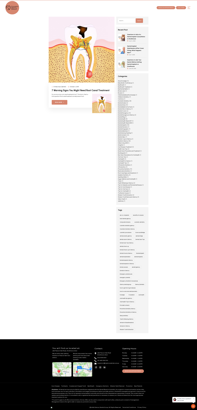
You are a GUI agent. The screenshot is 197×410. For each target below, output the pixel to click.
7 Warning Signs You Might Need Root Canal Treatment (81, 90)
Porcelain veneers (124, 305)
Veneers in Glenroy (125, 326)
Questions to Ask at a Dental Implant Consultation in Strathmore (136, 37)
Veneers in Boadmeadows (127, 322)
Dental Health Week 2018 (125, 123)
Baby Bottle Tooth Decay (125, 83)
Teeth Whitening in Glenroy (125, 183)
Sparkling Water (122, 177)
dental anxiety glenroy (126, 236)
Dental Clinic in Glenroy (124, 109)
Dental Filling (121, 117)
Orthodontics (122, 167)
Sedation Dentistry (123, 175)
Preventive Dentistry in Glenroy (128, 312)
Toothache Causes (123, 193)
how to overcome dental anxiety (128, 291)
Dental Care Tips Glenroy (126, 243)
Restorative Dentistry (124, 171)
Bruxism (120, 93)
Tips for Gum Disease (124, 187)
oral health (141, 295)
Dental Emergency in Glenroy (126, 115)
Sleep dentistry (124, 315)
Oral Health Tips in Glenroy (127, 302)
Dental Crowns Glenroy (126, 253)
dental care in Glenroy (126, 239)
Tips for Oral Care (123, 189)
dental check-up (124, 246)
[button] (189, 8)
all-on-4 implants (124, 215)
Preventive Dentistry (124, 169)
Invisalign (122, 295)
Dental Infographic (123, 129)
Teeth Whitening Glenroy (126, 319)
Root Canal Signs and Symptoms (127, 173)
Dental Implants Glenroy (126, 260)
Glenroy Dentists (139, 284)
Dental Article (122, 105)
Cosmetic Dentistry (123, 101)
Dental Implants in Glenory (127, 263)
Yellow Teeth (121, 199)
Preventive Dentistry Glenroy (127, 308)
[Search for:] (126, 20)
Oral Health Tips (122, 163)
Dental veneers (124, 267)
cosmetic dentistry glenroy (127, 225)
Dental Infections (123, 127)
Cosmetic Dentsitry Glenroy (127, 229)
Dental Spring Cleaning (124, 133)
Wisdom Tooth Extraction (125, 195)
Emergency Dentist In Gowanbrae (129, 281)
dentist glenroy (136, 267)
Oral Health (121, 159)
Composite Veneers (125, 222)
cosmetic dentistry (139, 222)
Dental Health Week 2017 (125, 121)
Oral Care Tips (122, 157)
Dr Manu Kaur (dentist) (59, 87)
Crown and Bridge (140, 232)
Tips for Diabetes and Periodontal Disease (130, 185)
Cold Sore (121, 99)
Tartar (120, 181)
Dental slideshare (123, 131)
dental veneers (122, 135)
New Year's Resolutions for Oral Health (128, 155)
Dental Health (122, 119)
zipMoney (121, 201)
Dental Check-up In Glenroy (127, 250)
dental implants (138, 257)
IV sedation (132, 295)
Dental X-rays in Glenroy (125, 139)
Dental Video (121, 137)
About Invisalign (122, 81)
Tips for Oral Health (123, 191)
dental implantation (125, 257)
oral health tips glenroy (126, 298)
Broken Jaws (121, 91)
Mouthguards (122, 153)
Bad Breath (121, 85)
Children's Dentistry (123, 97)
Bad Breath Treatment (124, 87)
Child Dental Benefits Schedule (126, 95)
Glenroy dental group (125, 284)
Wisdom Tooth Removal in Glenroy (127, 197)
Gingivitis (120, 145)
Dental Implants (122, 125)
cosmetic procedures (125, 232)
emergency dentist (125, 277)
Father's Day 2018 (123, 143)
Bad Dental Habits (123, 89)
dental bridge (139, 236)
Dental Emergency (123, 113)
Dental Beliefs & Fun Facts (125, 107)
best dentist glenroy (125, 218)
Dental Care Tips (140, 239)
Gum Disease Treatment (125, 147)
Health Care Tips (122, 149)
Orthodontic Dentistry (124, 165)
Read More (58, 102)
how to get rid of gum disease (128, 288)
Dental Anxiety (122, 103)
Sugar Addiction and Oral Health (127, 179)
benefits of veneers (138, 215)
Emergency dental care (126, 274)
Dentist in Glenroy (123, 141)
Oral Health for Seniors (124, 161)
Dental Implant (140, 253)
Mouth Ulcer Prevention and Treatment (129, 151)
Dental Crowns (122, 111)
